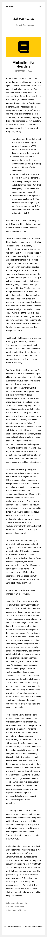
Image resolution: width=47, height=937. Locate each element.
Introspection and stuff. (18, 903)
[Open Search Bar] (40, 6)
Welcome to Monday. (17, 910)
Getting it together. (16, 907)
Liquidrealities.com (23, 19)
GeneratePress (37, 927)
